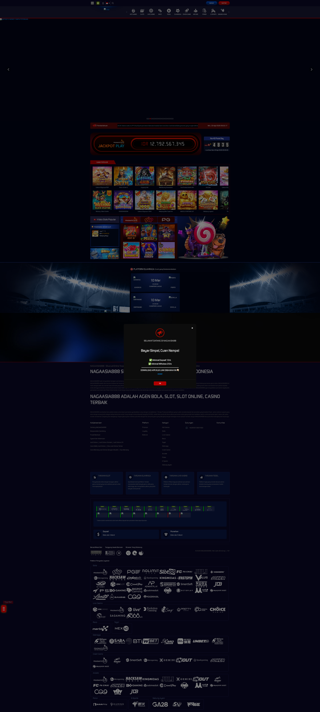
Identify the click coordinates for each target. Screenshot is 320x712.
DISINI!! (160, 374)
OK (160, 383)
